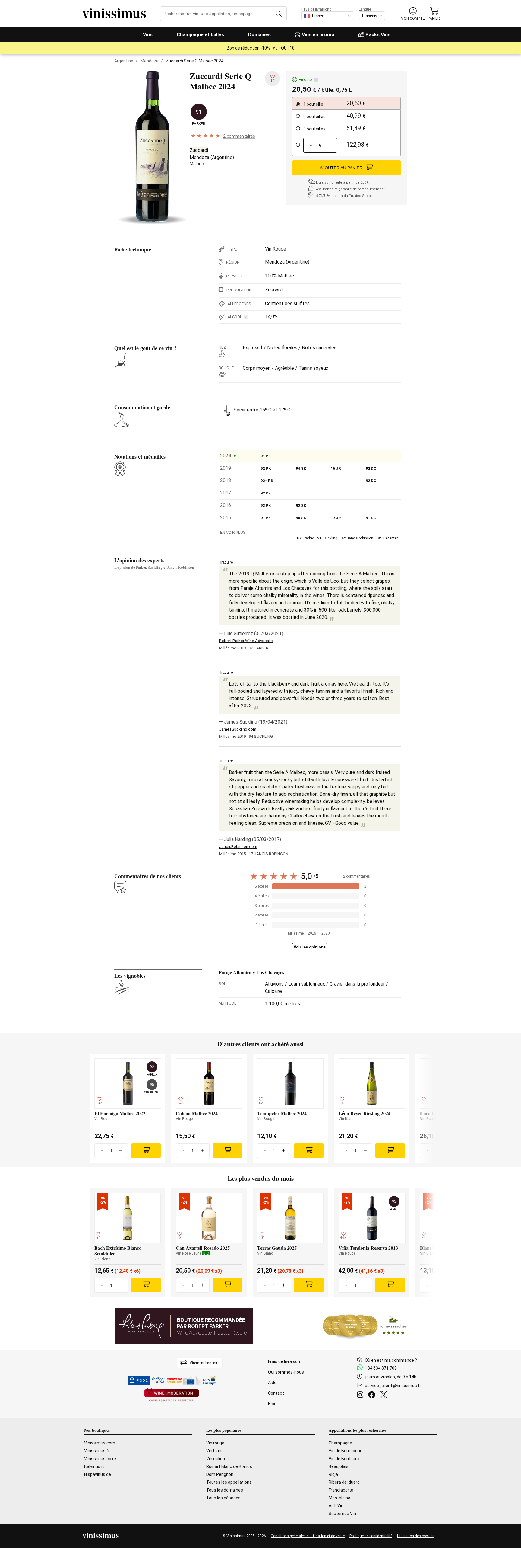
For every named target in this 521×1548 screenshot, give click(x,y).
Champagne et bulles (200, 34)
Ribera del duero (344, 1482)
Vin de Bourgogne (345, 1450)
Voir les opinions (310, 947)
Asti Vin (336, 1505)
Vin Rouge (275, 249)
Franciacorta (341, 1490)
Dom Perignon (219, 1474)
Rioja (333, 1474)
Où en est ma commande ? (391, 1360)
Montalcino (339, 1497)
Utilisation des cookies (415, 1536)
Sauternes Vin (342, 1513)
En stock (307, 80)
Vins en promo (318, 34)
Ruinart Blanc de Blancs (229, 1466)
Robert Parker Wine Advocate (246, 640)
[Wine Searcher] (365, 1326)
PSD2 (142, 1381)
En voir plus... (234, 532)
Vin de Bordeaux (344, 1458)
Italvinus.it (94, 1466)
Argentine (123, 61)
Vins (148, 34)
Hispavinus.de (97, 1474)
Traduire (226, 562)
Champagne (340, 1443)
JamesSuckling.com (237, 729)
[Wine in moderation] (171, 1395)
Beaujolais (339, 1466)
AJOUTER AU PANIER (341, 167)
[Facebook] (373, 1396)
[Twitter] (385, 1396)
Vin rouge (215, 1443)
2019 (312, 933)
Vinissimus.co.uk (100, 1458)
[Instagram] (361, 1396)
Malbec (197, 163)
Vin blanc (215, 1450)
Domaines (259, 34)
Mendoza (150, 61)
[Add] (146, 1150)
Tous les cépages (223, 1497)
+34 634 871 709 (381, 1368)
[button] (413, 14)
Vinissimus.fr (97, 1450)
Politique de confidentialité (370, 1536)
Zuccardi (199, 150)
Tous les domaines (224, 1490)
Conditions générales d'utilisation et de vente (308, 1536)
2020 (325, 933)
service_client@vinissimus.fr (393, 1385)
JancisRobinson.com (238, 846)
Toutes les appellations (229, 1482)
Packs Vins (377, 34)
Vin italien (215, 1458)
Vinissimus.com (99, 1443)
